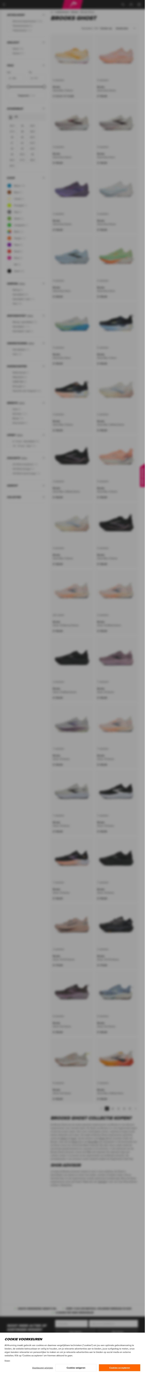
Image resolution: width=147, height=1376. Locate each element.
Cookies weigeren (76, 1367)
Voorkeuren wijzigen (42, 1367)
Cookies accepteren (119, 1367)
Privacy (7, 1360)
